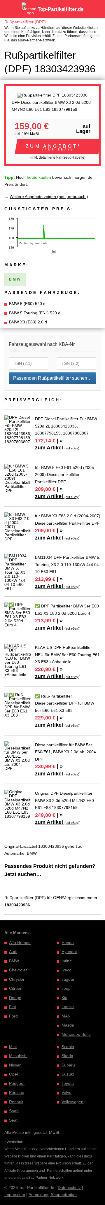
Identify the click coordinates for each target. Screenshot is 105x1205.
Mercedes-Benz (76, 1034)
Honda (68, 942)
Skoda (67, 1055)
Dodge (15, 997)
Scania (68, 1046)
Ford (13, 1016)
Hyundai (69, 951)
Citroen (15, 988)
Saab (14, 1110)
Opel (13, 1074)
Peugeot (16, 1083)
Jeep (66, 988)
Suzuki (68, 1074)
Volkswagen (72, 1101)
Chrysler (16, 979)
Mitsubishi (18, 1055)
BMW (14, 961)
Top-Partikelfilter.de (60, 9)
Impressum (14, 1194)
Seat (13, 1120)
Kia (64, 997)
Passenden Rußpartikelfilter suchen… (52, 378)
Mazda (68, 1025)
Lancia (68, 1006)
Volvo (66, 1092)
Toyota (68, 1083)
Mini (13, 1046)
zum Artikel (57, 448)
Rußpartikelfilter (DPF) (25, 22)
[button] (58, 146)
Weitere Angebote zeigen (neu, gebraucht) (49, 196)
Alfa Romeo (20, 942)
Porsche (16, 1092)
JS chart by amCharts (33, 243)
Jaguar (68, 979)
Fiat (12, 1006)
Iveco (66, 970)
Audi (13, 951)
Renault (16, 1101)
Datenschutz (69, 1187)
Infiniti (67, 961)
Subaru (68, 1065)
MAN (66, 1016)
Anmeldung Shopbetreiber (53, 1194)
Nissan (15, 1065)
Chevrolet (18, 970)
